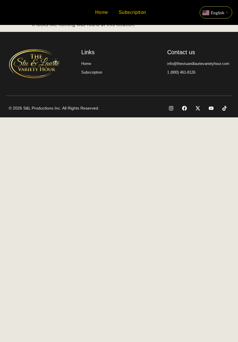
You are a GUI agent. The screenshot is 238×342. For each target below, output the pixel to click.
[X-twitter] (198, 108)
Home (101, 12)
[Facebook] (184, 108)
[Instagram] (171, 108)
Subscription (132, 12)
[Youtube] (211, 108)
